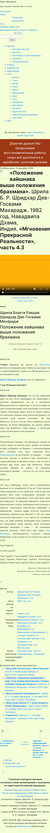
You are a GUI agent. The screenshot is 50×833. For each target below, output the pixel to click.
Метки (8, 760)
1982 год (21, 601)
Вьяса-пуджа (41, 793)
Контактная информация (14, 793)
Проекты (16, 58)
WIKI (9, 120)
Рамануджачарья (7, 455)
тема (14, 80)
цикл (14, 96)
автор (15, 83)
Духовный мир (24, 644)
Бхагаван (22, 626)
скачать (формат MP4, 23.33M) (25, 298)
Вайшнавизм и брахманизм (31, 632)
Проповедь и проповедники (26, 55)
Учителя (16, 52)
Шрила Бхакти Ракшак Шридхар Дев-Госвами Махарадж (29, 594)
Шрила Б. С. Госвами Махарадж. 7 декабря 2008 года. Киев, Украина (25, 718)
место (15, 89)
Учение (10, 64)
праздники (17, 102)
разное (15, 77)
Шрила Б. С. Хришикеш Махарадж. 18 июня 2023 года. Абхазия (27, 684)
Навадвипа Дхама (26, 616)
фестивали (17, 105)
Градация (22, 641)
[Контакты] (18, 43)
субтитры (17, 117)
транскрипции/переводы (25, 114)
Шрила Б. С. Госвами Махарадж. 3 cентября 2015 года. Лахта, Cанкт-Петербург (26, 696)
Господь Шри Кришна (28, 638)
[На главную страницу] (3, 43)
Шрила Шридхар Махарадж (13, 380)
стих (14, 99)
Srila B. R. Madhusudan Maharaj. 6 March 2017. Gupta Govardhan (27, 671)
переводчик (18, 92)
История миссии (20, 49)
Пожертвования (20, 61)
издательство (19, 111)
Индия (20, 613)
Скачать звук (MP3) (25, 301)
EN (20, 33)
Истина (21, 647)
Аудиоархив (13, 71)
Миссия (11, 46)
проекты (16, 108)
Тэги (9, 74)
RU (15, 33)
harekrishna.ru (23, 826)
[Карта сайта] (10, 43)
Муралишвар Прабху (27, 619)
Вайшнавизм (23, 629)
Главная (8, 790)
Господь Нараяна (26, 635)
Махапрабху (44, 365)
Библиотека (13, 68)
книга (15, 86)
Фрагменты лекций (27, 623)
